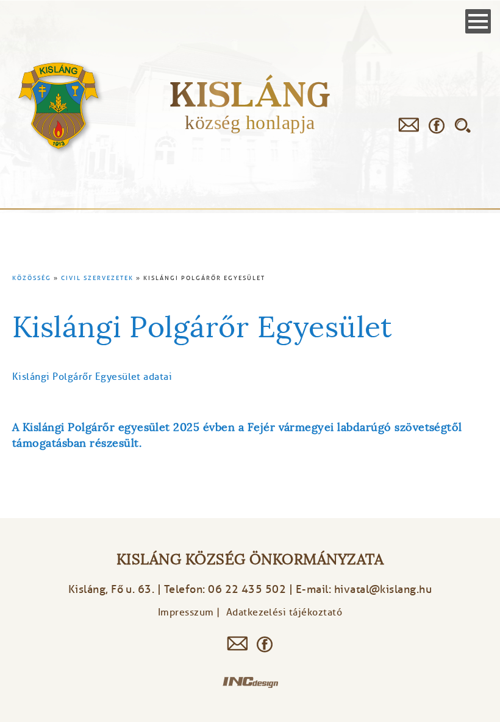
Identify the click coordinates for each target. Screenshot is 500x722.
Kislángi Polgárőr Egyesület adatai (92, 377)
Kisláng (250, 94)
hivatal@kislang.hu (383, 589)
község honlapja (250, 122)
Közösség (31, 278)
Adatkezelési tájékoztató (284, 612)
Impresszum (186, 612)
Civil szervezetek (97, 278)
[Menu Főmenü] (478, 21)
